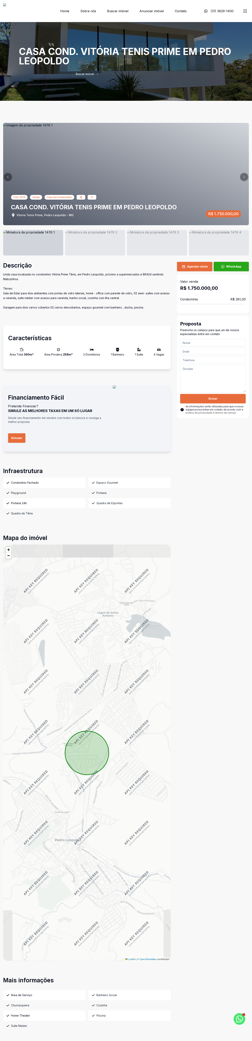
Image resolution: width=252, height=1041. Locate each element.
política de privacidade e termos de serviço (211, 412)
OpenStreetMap (148, 959)
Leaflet (131, 959)
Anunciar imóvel (151, 11)
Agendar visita (197, 266)
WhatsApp (233, 266)
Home (64, 11)
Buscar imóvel (117, 11)
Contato (181, 11)
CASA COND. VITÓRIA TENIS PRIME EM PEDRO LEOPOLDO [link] (138, 74)
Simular (16, 438)
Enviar (212, 398)
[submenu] (245, 11)
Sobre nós (88, 11)
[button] (8, 177)
